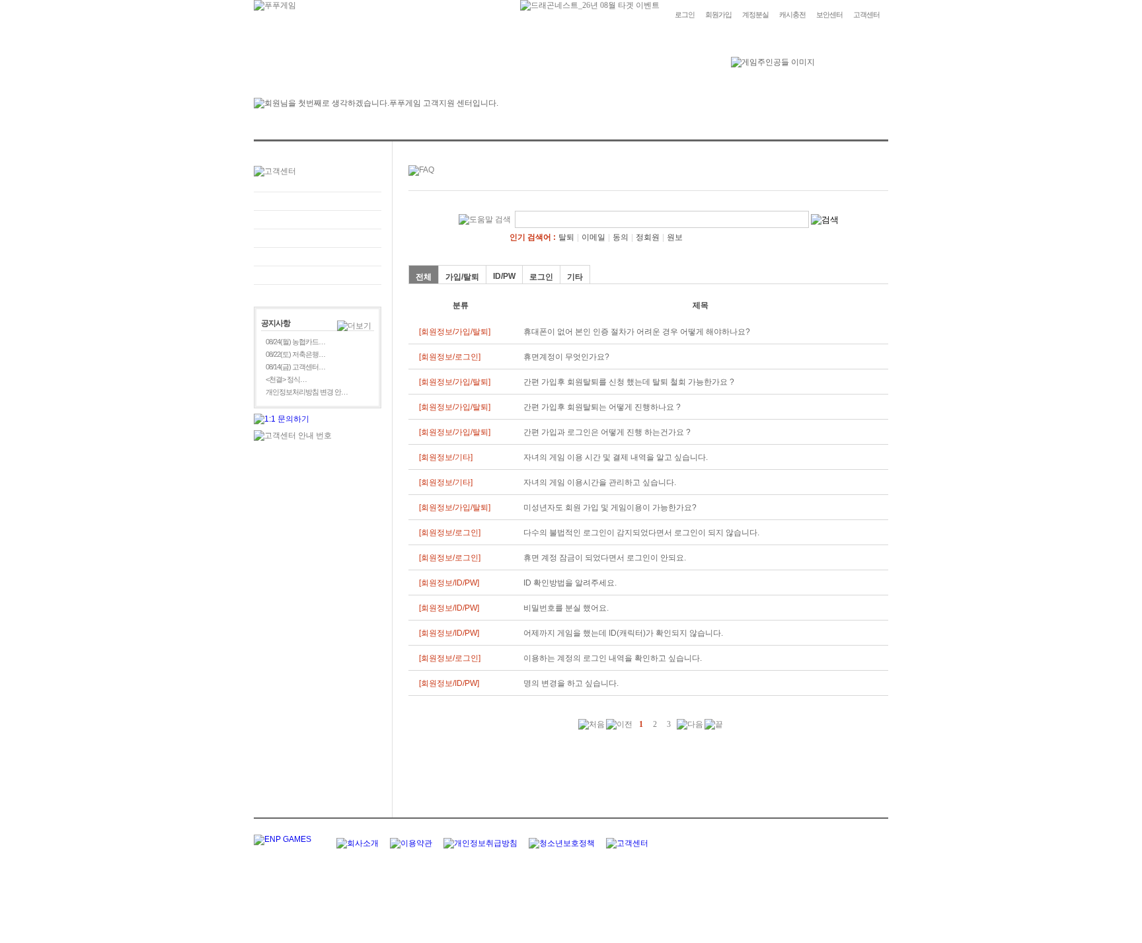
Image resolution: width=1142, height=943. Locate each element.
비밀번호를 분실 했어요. (566, 608)
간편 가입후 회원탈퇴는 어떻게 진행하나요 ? (602, 407)
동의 (620, 237)
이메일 (593, 237)
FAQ (317, 201)
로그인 (685, 15)
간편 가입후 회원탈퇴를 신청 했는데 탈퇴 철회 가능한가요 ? (628, 382)
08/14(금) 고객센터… (295, 367)
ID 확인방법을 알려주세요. (570, 582)
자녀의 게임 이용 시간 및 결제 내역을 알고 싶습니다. (615, 457)
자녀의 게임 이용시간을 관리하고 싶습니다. (599, 482)
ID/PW (504, 276)
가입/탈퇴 (462, 277)
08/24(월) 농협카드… (295, 342)
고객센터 (866, 15)
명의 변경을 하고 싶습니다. (571, 683)
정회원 (648, 237)
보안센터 (829, 15)
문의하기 (317, 220)
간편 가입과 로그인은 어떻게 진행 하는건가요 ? (607, 432)
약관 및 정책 (317, 275)
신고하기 (317, 238)
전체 (424, 277)
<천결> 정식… (286, 379)
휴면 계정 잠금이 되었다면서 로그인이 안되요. (604, 557)
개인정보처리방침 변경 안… (307, 392)
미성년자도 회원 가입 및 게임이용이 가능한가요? (610, 507)
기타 (575, 277)
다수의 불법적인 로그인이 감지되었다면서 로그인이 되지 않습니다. (641, 532)
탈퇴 (566, 237)
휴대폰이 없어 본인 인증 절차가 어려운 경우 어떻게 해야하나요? (636, 331)
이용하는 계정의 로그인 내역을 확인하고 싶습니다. (612, 658)
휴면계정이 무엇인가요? (566, 356)
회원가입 (718, 15)
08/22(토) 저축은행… (295, 354)
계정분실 (755, 15)
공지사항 (317, 257)
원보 (675, 237)
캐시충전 (792, 15)
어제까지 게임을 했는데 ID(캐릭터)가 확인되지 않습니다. (623, 633)
